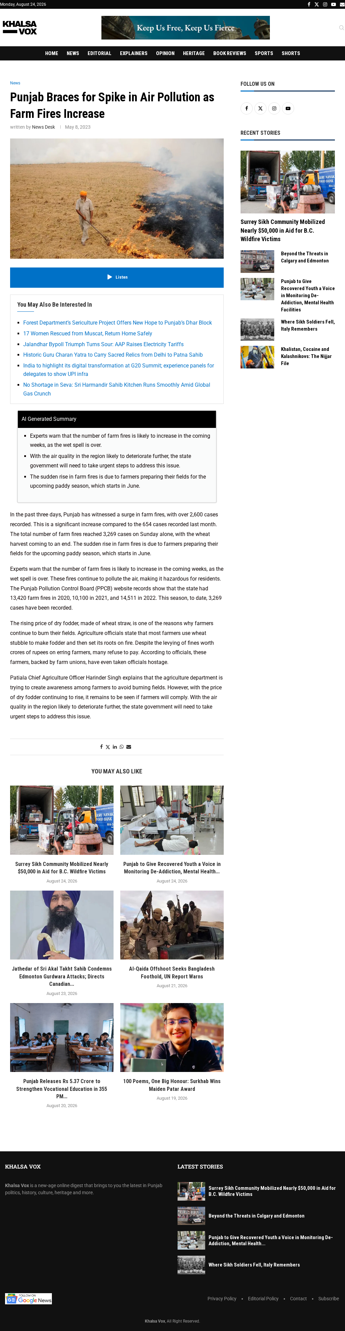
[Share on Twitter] (107, 747)
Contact (298, 1298)
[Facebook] (309, 4)
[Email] (342, 4)
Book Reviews (229, 53)
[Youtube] (333, 4)
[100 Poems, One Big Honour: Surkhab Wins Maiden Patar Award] (172, 1037)
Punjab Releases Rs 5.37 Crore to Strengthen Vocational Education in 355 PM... (61, 1089)
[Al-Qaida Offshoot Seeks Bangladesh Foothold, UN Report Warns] (172, 925)
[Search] (341, 28)
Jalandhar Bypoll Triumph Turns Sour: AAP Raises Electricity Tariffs (103, 344)
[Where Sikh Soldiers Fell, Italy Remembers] (257, 329)
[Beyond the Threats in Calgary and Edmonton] (257, 261)
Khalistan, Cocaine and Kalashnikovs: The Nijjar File (306, 356)
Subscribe (328, 1298)
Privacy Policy (222, 1298)
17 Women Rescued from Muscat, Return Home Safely (87, 333)
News (73, 53)
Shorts (291, 53)
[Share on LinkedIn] (115, 746)
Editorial (100, 53)
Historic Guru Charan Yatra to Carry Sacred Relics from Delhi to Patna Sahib (113, 355)
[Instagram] (325, 4)
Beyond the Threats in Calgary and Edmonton (305, 257)
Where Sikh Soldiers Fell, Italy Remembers (308, 325)
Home (51, 53)
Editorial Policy (263, 1298)
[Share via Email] (128, 746)
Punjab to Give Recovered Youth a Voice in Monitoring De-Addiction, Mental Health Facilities (308, 295)
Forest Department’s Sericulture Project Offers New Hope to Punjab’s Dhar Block (117, 322)
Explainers (134, 53)
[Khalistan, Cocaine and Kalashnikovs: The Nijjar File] (257, 357)
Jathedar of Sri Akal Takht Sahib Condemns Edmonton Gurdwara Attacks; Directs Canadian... (62, 976)
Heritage (194, 53)
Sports (264, 53)
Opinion (165, 53)
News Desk (43, 127)
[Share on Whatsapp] (122, 746)
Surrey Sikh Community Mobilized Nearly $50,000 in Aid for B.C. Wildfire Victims (283, 230)
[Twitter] (316, 4)
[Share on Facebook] (101, 746)
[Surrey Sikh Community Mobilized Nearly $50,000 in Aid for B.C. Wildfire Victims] (62, 820)
